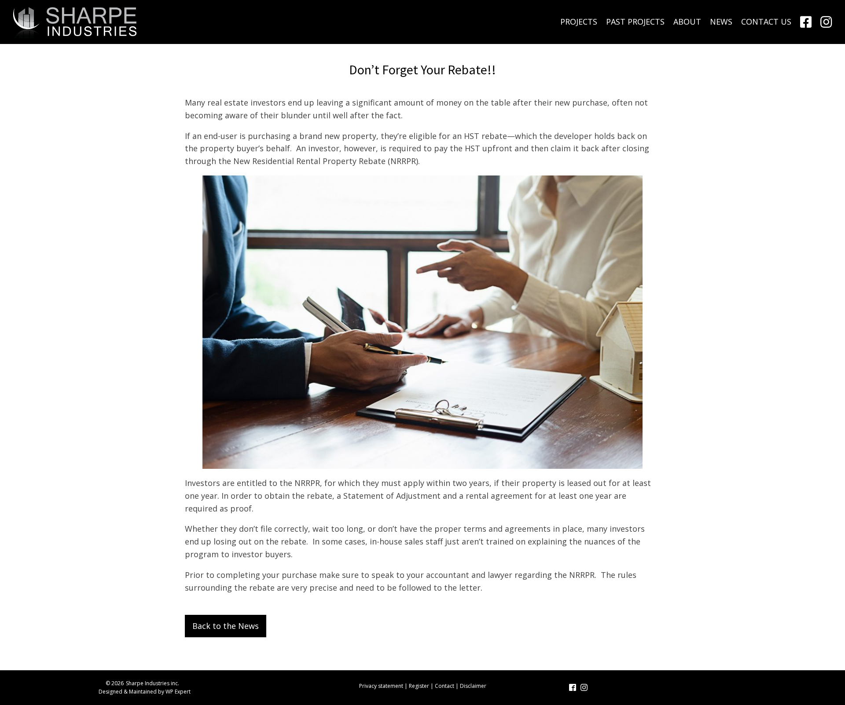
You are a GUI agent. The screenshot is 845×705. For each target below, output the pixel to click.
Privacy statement (381, 686)
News (721, 21)
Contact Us (766, 21)
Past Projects (635, 21)
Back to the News (225, 626)
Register (419, 686)
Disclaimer (473, 686)
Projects (578, 21)
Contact (444, 686)
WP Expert (178, 691)
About (687, 21)
